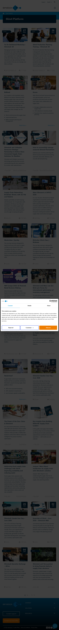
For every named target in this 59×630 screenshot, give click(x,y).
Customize (28, 327)
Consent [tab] (10, 305)
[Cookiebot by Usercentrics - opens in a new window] (50, 301)
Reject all (10, 327)
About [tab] (48, 305)
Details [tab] (29, 305)
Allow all (48, 327)
